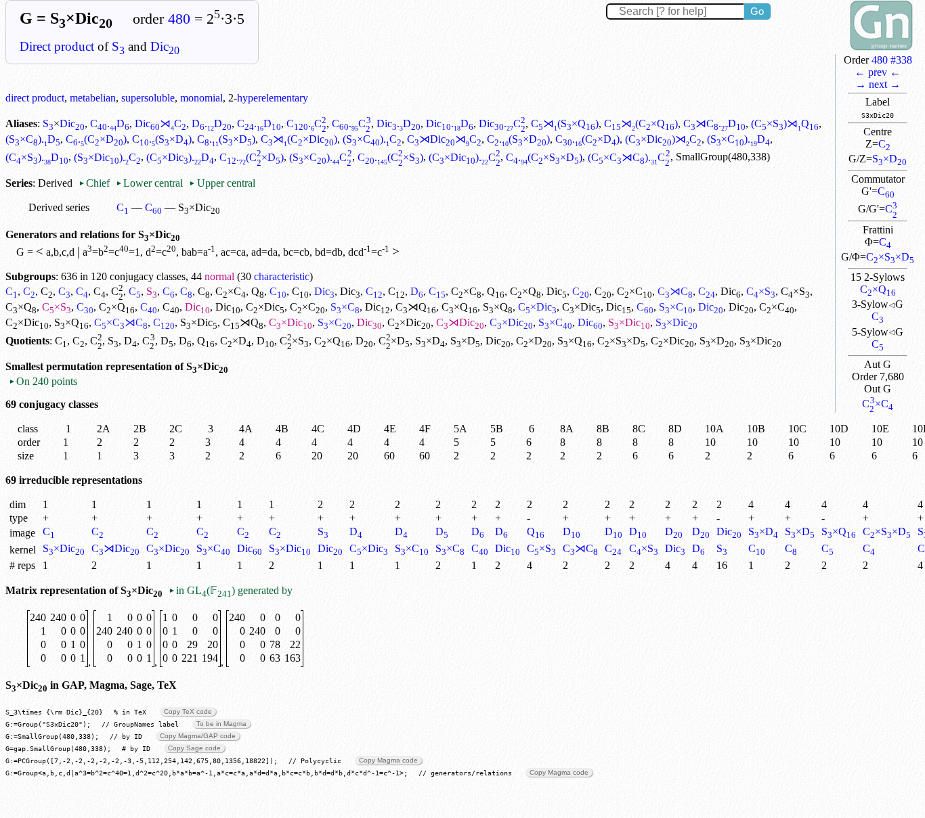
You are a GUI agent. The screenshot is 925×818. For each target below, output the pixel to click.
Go (757, 11)
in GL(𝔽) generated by (231, 590)
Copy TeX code (188, 711)
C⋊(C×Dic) (299, 139)
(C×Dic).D (180, 157)
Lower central (149, 183)
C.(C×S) (390, 157)
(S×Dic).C (107, 157)
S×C (345, 307)
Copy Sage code (194, 748)
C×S (760, 291)
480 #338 (892, 60)
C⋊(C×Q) (641, 123)
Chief (95, 183)
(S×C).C (372, 139)
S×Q (498, 307)
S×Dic (198, 322)
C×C (877, 403)
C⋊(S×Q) (565, 123)
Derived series (58, 207)
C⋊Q (415, 307)
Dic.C (502, 123)
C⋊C (675, 291)
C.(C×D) (96, 139)
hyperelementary (272, 98)
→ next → (878, 84)
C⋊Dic (460, 322)
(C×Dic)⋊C (663, 139)
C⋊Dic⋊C (444, 139)
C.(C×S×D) (544, 157)
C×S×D (890, 257)
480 (179, 19)
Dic (164, 46)
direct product (34, 98)
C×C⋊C (121, 322)
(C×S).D (36, 157)
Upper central (222, 183)
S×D (889, 158)
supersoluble (148, 98)
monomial (201, 98)
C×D (235, 340)
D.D (212, 123)
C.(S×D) (162, 139)
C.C (306, 123)
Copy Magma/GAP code (198, 736)
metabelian (93, 98)
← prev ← (878, 72)
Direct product (57, 46)
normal (219, 276)
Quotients (27, 340)
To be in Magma (221, 723)
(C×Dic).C (464, 157)
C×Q (878, 289)
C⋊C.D (714, 123)
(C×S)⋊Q (785, 123)
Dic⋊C (160, 123)
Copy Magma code (388, 760)
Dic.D (399, 123)
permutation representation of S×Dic (137, 366)
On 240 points (43, 381)
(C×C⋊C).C (629, 157)
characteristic (281, 276)
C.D (109, 123)
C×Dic (265, 307)
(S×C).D (32, 139)
